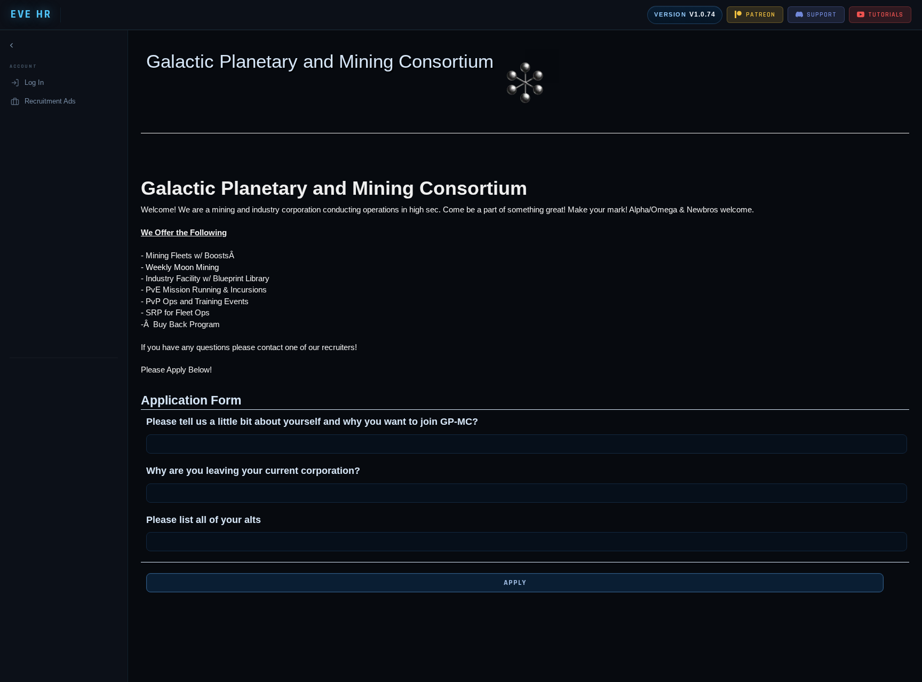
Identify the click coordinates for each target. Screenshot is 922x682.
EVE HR (31, 14)
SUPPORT (822, 15)
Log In (34, 82)
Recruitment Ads (50, 101)
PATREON (760, 15)
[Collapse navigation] (11, 45)
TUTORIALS (885, 15)
